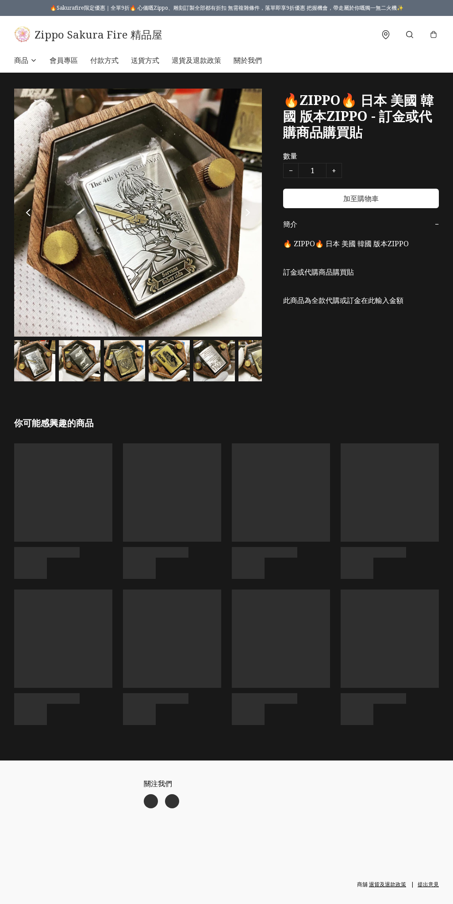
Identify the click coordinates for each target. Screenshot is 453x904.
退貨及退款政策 (196, 60)
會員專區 (64, 60)
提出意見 (428, 884)
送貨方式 (145, 60)
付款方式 (104, 60)
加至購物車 (361, 198)
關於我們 (248, 60)
